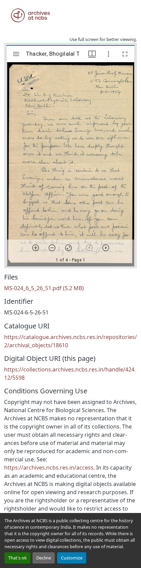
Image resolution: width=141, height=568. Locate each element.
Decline (43, 558)
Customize (71, 558)
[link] (70, 288)
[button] (30, 15)
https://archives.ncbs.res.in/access (48, 467)
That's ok (17, 558)
